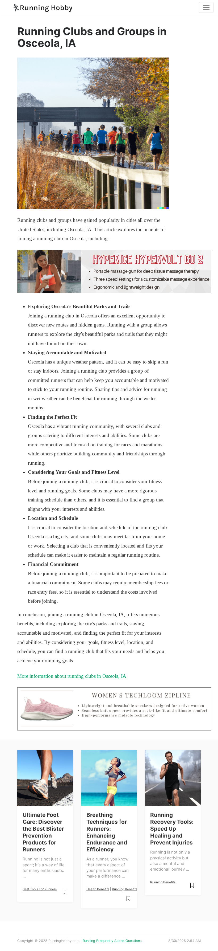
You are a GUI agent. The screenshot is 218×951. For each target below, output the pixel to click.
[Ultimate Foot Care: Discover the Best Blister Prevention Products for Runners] (45, 778)
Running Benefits (124, 889)
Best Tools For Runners (40, 889)
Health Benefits (97, 889)
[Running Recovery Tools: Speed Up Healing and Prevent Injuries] (173, 778)
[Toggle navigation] (206, 7)
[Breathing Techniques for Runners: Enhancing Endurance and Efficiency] (109, 778)
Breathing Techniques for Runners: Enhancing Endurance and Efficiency (106, 832)
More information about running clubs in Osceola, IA (71, 676)
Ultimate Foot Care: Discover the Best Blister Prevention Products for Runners (43, 832)
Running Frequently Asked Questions (112, 941)
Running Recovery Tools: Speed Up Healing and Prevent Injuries (172, 828)
